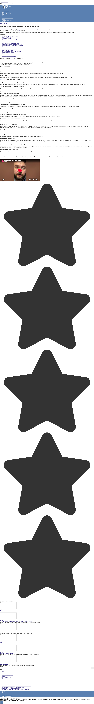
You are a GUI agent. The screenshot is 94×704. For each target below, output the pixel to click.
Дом (3, 16)
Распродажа (6, 11)
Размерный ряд (5, 693)
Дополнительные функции (7, 38)
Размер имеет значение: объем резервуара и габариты (12, 45)
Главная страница (3, 23)
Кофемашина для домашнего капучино (77, 68)
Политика (4, 692)
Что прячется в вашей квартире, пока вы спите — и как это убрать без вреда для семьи (16, 621)
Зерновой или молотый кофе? (7, 50)
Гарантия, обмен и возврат (7, 695)
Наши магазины (5, 5)
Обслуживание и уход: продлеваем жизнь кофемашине (12, 47)
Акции (5, 7)
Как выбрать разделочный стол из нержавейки (11, 688)
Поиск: (1, 3)
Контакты (6, 9)
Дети (3, 15)
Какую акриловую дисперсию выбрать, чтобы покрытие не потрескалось (14, 610)
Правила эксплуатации (6, 696)
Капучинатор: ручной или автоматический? (10, 42)
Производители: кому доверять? (8, 52)
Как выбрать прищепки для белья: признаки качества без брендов (12, 632)
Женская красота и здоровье (7, 18)
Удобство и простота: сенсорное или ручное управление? (12, 46)
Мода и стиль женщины (6, 13)
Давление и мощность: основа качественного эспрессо (12, 44)
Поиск (1, 666)
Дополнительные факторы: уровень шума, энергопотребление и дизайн (15, 53)
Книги (3, 21)
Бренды (5, 8)
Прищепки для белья (4, 664)
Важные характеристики (6, 37)
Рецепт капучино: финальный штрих (9, 56)
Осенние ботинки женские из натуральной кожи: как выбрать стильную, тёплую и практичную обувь (21, 684)
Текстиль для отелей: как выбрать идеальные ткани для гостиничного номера (16, 686)
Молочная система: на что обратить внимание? (10, 43)
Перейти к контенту (4, 0)
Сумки (3, 12)
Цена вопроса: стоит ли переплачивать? (9, 49)
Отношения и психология (7, 20)
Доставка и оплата (7, 6)
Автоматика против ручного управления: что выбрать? (12, 40)
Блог (3, 14)
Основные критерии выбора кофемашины (10, 36)
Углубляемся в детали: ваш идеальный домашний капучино (13, 39)
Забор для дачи (3, 642)
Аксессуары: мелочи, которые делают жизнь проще (11, 51)
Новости (3, 19)
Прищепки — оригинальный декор (6, 653)
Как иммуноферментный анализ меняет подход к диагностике (13, 687)
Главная (3, 691)
